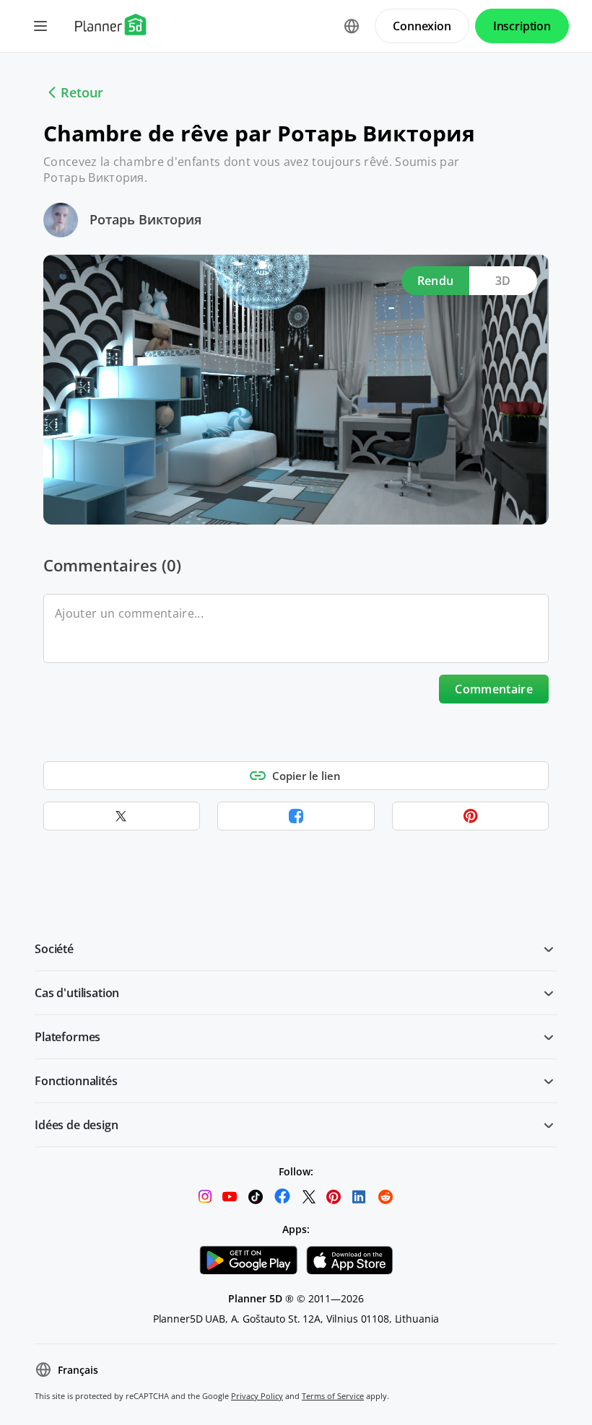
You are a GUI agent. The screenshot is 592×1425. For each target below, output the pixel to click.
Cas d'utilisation (77, 993)
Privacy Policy (257, 1395)
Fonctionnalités (76, 1081)
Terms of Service (333, 1395)
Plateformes (67, 1037)
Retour (82, 92)
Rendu (435, 281)
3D (503, 281)
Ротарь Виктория (145, 219)
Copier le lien (306, 775)
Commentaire (494, 689)
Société (54, 949)
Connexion (422, 26)
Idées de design (76, 1125)
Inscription (522, 26)
